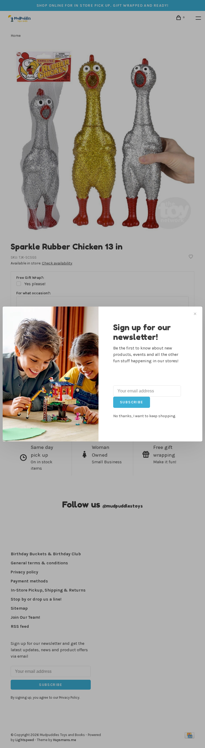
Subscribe (131, 402)
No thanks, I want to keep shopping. (144, 416)
